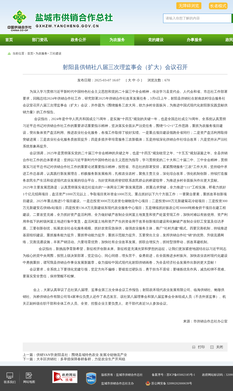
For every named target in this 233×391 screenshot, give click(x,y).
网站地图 (29, 381)
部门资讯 (40, 40)
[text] (197, 18)
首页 (9, 40)
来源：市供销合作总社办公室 (205, 321)
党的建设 (156, 40)
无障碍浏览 (189, 5)
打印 (201, 347)
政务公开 (78, 40)
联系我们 (10, 382)
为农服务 (117, 40)
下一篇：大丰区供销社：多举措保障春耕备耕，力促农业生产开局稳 (74, 359)
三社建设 (55, 53)
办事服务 (194, 40)
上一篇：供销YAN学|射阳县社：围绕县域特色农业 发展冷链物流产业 (75, 355)
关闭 (219, 347)
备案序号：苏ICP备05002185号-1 (173, 374)
